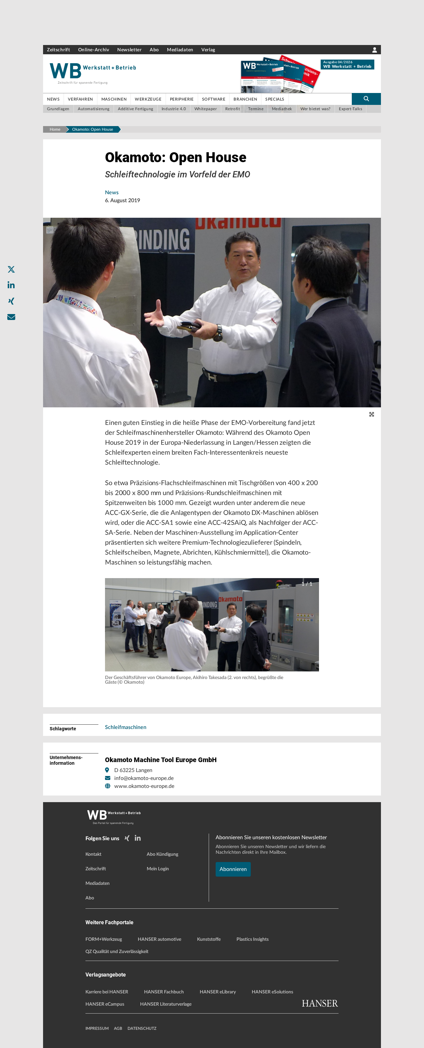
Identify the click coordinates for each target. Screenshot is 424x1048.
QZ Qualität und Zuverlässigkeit (116, 951)
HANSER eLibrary (218, 992)
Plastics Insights (253, 939)
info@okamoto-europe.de (144, 778)
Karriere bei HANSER (106, 992)
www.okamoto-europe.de (144, 786)
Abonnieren (233, 869)
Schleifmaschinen (125, 727)
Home (55, 129)
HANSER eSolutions (272, 992)
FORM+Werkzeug (103, 939)
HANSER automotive (159, 939)
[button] (212, 624)
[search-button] (366, 99)
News (112, 192)
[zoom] (371, 415)
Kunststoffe (209, 939)
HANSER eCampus (104, 1004)
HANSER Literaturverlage (165, 1004)
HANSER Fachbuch (164, 992)
